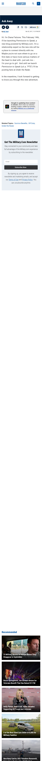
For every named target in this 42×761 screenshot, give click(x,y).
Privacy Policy (27, 180)
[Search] (33, 3)
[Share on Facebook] (18, 27)
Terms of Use (14, 180)
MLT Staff (6, 31)
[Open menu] (3, 3)
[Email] (26, 27)
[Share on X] (22, 27)
